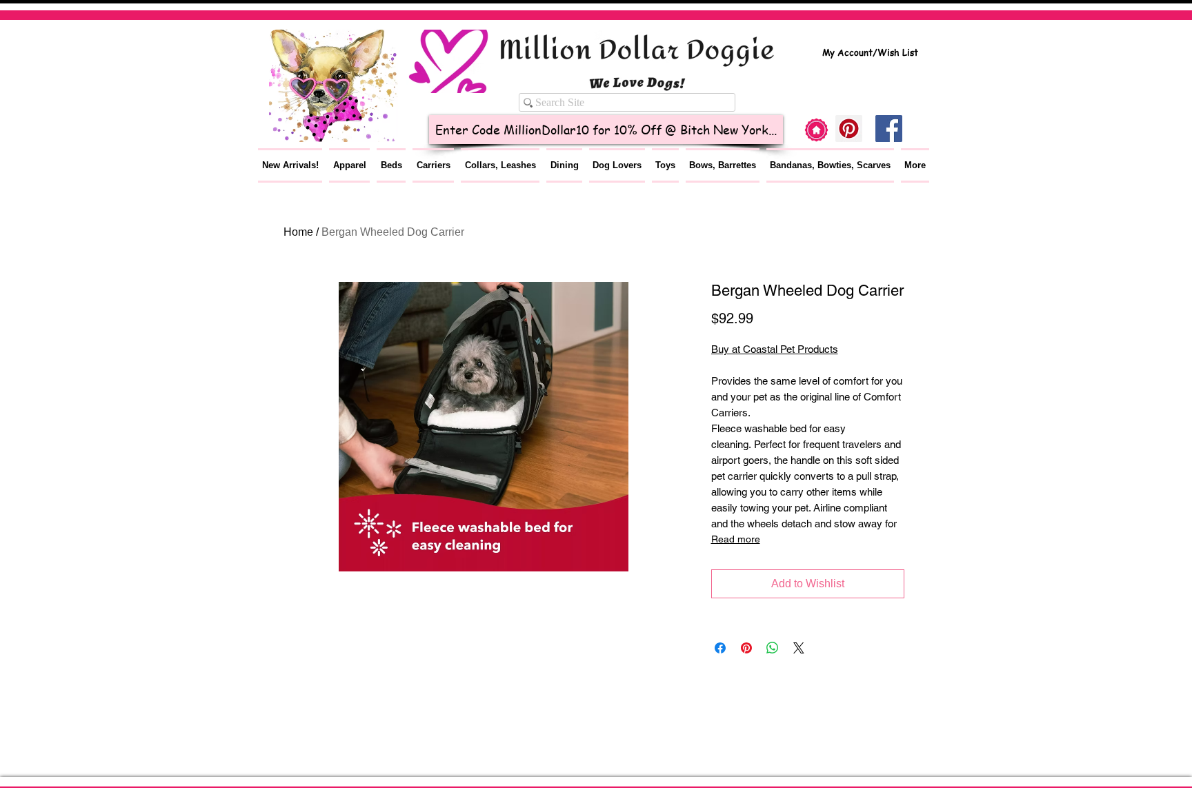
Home (298, 232)
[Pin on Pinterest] (746, 648)
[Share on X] (799, 648)
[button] (349, 165)
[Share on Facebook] (720, 648)
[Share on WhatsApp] (772, 648)
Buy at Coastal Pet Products (774, 349)
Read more (735, 539)
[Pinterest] (848, 128)
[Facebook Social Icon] (888, 128)
